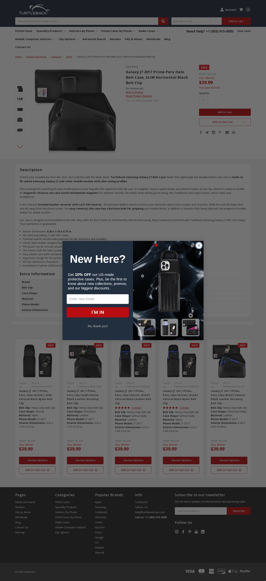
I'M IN (97, 312)
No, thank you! (98, 326)
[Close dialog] (199, 245)
